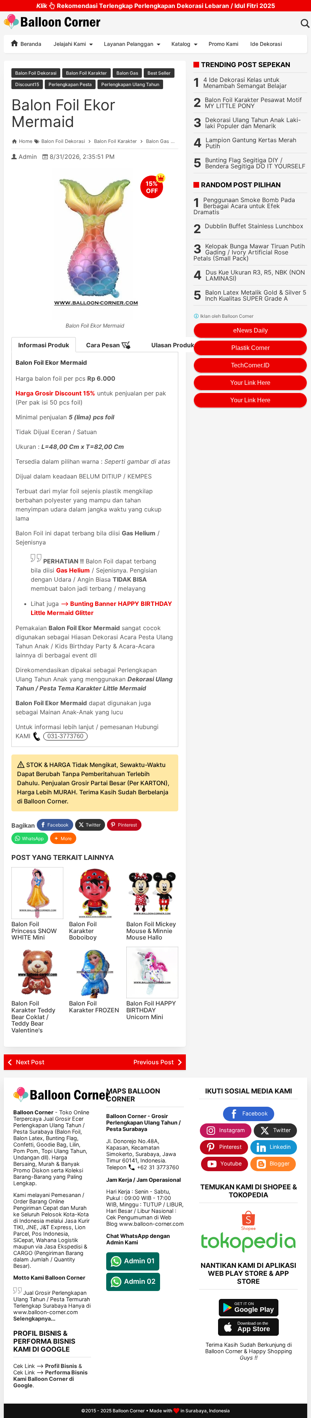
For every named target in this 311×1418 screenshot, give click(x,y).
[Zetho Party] (248, 1229)
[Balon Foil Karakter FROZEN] (95, 973)
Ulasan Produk (172, 345)
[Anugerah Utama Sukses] (248, 1250)
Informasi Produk (43, 345)
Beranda (30, 44)
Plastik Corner (250, 348)
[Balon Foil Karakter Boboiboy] (95, 893)
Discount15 (27, 84)
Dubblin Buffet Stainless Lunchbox (254, 226)
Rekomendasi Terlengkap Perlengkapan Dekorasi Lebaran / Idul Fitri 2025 (155, 5)
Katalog (180, 44)
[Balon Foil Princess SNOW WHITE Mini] (37, 893)
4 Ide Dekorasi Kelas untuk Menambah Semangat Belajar (245, 82)
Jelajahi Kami (69, 44)
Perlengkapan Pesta (70, 84)
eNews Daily (250, 330)
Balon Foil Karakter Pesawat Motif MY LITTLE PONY (253, 103)
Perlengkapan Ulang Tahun (130, 84)
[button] (63, 838)
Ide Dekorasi (266, 44)
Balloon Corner (129, 1410)
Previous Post (154, 1062)
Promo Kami (223, 44)
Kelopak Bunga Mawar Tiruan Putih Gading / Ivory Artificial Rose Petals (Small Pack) (249, 252)
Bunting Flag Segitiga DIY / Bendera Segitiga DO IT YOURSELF (255, 163)
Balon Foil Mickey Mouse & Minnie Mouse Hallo (151, 930)
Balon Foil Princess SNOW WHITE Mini (34, 930)
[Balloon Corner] (52, 23)
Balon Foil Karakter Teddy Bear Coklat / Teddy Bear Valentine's (33, 1016)
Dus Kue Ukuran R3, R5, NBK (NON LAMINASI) (255, 275)
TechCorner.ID (250, 365)
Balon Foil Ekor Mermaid (63, 113)
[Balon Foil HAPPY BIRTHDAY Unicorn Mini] (152, 973)
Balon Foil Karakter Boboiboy (83, 930)
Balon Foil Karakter (86, 73)
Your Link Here (250, 383)
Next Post (30, 1062)
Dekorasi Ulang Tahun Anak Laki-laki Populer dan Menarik (253, 123)
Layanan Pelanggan (128, 44)
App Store (253, 1329)
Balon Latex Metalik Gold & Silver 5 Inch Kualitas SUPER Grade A (255, 295)
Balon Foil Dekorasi (36, 73)
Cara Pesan (103, 345)
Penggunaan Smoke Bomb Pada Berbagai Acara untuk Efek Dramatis (244, 206)
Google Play (254, 1309)
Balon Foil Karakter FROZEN (94, 1006)
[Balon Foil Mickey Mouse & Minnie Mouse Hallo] (152, 893)
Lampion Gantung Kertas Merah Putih (251, 143)
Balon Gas (127, 73)
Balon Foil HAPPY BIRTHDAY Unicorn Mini (151, 1009)
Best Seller (159, 73)
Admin (28, 156)
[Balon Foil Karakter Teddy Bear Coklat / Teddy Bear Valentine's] (37, 973)
